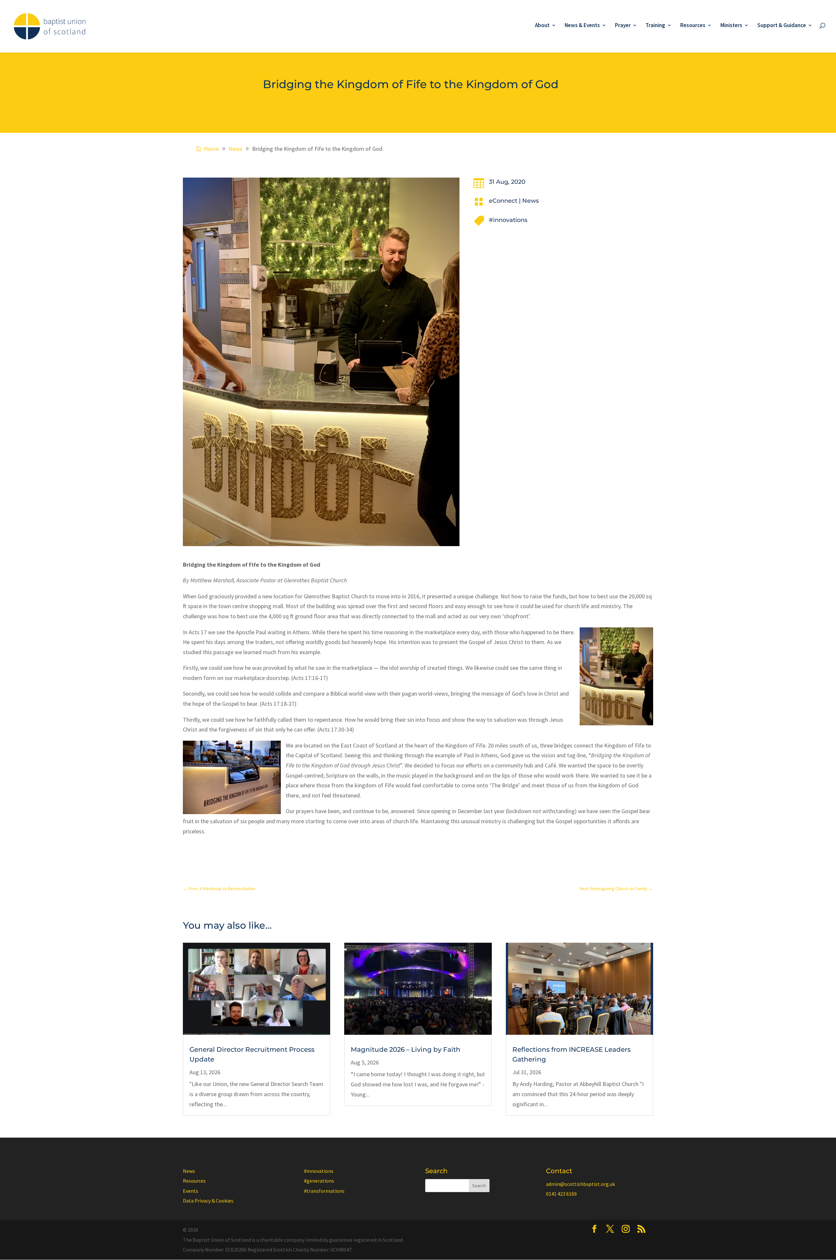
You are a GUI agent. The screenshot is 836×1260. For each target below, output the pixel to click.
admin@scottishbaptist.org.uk (580, 1184)
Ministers (731, 26)
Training (655, 26)
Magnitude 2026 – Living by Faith (405, 1049)
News (530, 200)
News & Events (582, 26)
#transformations (324, 1191)
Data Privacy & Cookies (208, 1200)
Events (190, 1191)
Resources (692, 26)
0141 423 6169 (561, 1193)
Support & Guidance (781, 26)
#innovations (508, 220)
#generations (319, 1180)
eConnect (503, 200)
